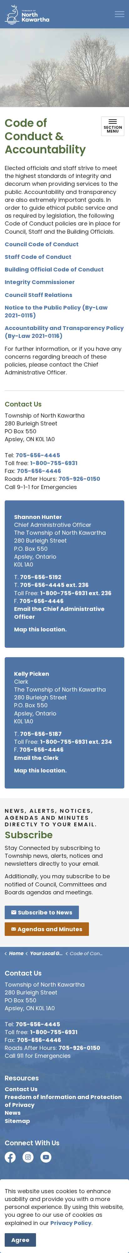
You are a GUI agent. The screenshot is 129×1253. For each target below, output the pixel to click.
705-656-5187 (41, 734)
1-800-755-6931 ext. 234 (76, 742)
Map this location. (40, 629)
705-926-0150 (79, 479)
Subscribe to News (45, 912)
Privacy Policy (70, 1223)
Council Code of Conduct (42, 244)
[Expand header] (119, 14)
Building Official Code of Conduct (55, 269)
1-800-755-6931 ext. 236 (75, 593)
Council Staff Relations (38, 295)
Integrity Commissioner (40, 282)
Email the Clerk (36, 758)
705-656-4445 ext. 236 (54, 585)
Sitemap (17, 1121)
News (13, 1113)
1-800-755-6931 (53, 463)
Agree (20, 1240)
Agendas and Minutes (50, 929)
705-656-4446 (39, 471)
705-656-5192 (40, 577)
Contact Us (21, 1089)
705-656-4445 (38, 455)
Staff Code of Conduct (38, 257)
